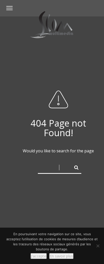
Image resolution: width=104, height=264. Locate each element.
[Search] (74, 166)
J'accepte (38, 256)
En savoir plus (61, 256)
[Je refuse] (97, 245)
